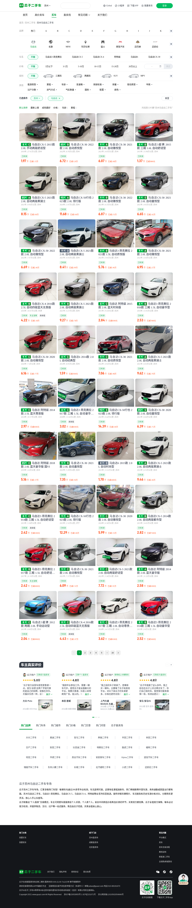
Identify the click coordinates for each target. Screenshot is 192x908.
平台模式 (162, 838)
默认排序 (23, 108)
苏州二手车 (30, 23)
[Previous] (73, 652)
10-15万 (97, 66)
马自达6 (134, 57)
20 (113, 653)
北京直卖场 (93, 847)
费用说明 (162, 852)
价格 (21, 66)
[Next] (118, 652)
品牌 (21, 31)
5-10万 (81, 66)
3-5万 (65, 66)
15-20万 (114, 66)
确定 (168, 66)
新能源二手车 (164, 857)
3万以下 (49, 66)
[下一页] (171, 664)
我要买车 (22, 838)
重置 (167, 98)
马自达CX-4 (98, 57)
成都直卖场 (93, 842)
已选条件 (23, 98)
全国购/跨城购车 (165, 862)
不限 (33, 57)
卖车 (161, 842)
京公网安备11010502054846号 (111, 894)
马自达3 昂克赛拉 (53, 57)
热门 (33, 31)
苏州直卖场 (93, 838)
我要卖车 (22, 842)
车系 (21, 57)
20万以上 (133, 66)
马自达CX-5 (77, 57)
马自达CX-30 (154, 57)
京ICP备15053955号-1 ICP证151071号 (80, 894)
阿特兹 (117, 57)
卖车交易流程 (164, 847)
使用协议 (74, 872)
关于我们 (50, 872)
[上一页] (167, 664)
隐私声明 (62, 872)
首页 (21, 23)
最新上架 (35, 108)
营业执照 (86, 872)
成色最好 (46, 108)
